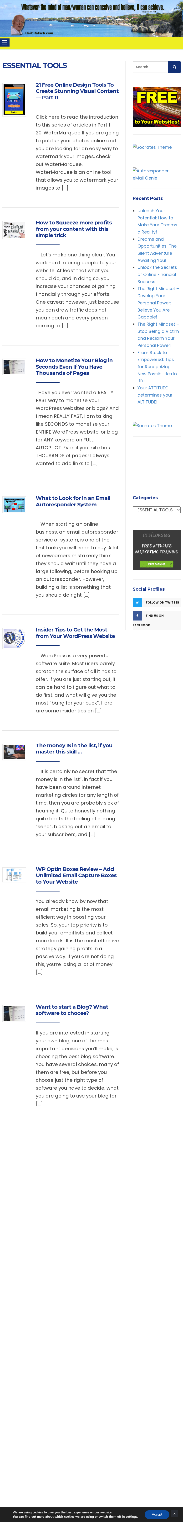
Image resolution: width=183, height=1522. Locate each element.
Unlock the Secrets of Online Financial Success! (157, 274)
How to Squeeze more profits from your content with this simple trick (74, 229)
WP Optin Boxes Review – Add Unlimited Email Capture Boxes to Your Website (76, 875)
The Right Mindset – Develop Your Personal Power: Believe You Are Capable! (158, 303)
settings (131, 1517)
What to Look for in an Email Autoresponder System (73, 501)
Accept (157, 1514)
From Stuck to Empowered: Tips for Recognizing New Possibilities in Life (157, 367)
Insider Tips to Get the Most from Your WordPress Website (75, 632)
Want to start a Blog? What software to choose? (72, 1010)
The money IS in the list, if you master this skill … (74, 748)
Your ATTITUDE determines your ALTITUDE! (155, 395)
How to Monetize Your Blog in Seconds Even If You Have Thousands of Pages (74, 366)
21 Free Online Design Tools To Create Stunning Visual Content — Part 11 (77, 91)
